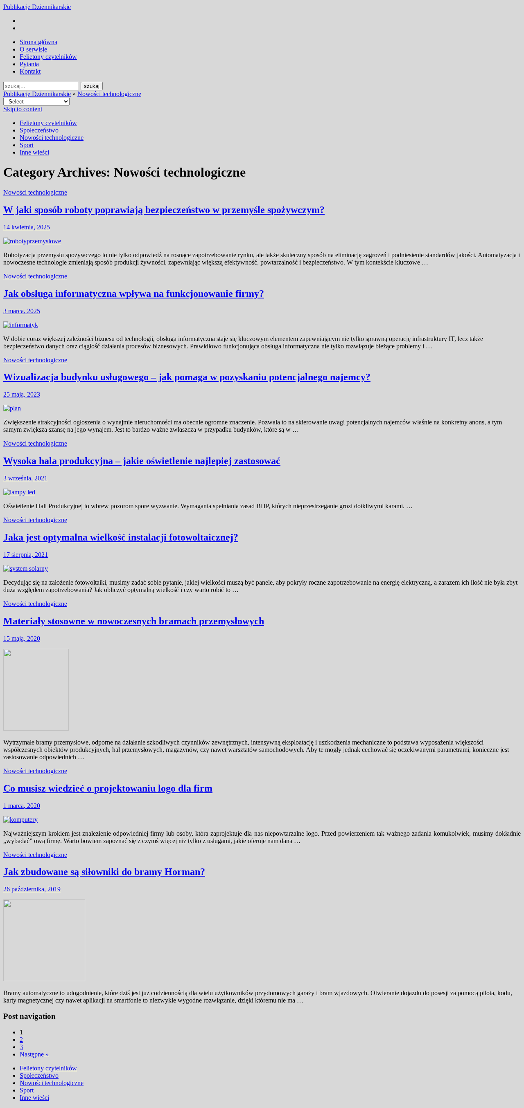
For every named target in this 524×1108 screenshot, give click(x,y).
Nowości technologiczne (109, 93)
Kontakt (30, 71)
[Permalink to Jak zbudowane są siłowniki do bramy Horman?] (44, 979)
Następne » (34, 1054)
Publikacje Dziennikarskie (37, 6)
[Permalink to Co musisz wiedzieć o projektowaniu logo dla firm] (20, 819)
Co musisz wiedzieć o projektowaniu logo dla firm (107, 788)
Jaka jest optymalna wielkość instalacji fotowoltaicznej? (120, 537)
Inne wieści (34, 152)
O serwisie (33, 49)
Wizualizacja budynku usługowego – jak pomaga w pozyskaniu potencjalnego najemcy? (186, 377)
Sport (27, 144)
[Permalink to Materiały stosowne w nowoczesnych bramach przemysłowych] (36, 728)
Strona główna (38, 41)
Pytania (29, 64)
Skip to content (22, 108)
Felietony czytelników (48, 56)
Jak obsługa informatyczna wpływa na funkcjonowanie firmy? (133, 293)
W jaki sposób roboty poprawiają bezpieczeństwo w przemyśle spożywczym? (164, 209)
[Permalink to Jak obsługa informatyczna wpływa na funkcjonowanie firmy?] (20, 324)
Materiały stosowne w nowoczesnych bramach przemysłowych (133, 621)
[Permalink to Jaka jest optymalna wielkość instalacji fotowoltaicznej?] (25, 568)
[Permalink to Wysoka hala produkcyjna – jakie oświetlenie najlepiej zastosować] (19, 492)
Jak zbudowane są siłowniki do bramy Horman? (104, 871)
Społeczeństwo (39, 130)
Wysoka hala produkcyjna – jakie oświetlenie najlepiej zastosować (141, 460)
